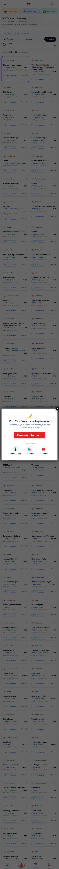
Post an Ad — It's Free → (29, 435)
